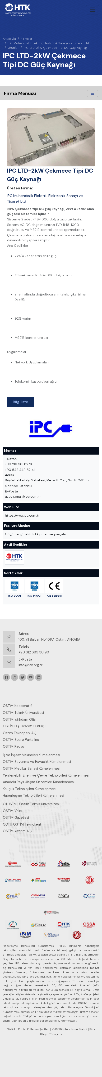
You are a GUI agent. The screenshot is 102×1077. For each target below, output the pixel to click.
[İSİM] (26, 935)
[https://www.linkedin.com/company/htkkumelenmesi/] (38, 677)
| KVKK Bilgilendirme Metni (68, 1029)
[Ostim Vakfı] (38, 864)
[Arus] (13, 924)
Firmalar (26, 39)
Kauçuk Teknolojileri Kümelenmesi (29, 789)
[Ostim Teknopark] (38, 879)
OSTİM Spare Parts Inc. (21, 739)
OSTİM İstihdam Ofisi (19, 719)
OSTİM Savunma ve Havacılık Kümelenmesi (37, 762)
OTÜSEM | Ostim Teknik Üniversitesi (31, 804)
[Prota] (64, 896)
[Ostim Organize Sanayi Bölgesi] (13, 864)
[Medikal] (51, 935)
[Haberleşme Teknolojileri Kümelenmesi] (14, 557)
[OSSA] (89, 924)
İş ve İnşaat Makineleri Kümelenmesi (31, 755)
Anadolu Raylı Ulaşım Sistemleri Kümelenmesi (38, 782)
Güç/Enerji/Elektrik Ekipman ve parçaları (36, 534)
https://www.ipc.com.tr (22, 515)
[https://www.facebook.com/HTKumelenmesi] (6, 677)
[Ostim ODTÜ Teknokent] (64, 879)
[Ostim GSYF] (38, 896)
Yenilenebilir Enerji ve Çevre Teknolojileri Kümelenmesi (46, 775)
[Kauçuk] (77, 935)
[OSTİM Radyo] (13, 896)
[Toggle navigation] (92, 9)
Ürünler (13, 48)
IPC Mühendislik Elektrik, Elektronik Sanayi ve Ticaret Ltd (48, 43)
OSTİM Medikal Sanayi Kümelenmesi (31, 768)
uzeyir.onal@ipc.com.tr (23, 496)
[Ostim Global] (51, 911)
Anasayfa (9, 39)
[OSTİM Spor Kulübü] (89, 879)
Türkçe (54, 1034)
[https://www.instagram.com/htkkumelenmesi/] (14, 677)
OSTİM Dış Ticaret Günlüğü (24, 726)
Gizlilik (11, 1029)
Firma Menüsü (20, 93)
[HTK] (64, 924)
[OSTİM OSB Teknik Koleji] (13, 879)
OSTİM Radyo (13, 746)
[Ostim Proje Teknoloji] (89, 896)
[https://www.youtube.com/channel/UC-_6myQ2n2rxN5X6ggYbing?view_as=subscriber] (30, 677)
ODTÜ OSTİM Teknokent (22, 824)
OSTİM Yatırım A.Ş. (17, 831)
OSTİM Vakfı (12, 811)
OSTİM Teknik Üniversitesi (23, 713)
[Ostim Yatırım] (64, 864)
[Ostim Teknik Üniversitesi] (89, 864)
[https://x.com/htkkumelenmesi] (22, 677)
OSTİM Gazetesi (16, 817)
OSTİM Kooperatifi (17, 706)
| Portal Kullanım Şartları (33, 1029)
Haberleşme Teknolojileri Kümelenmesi (33, 795)
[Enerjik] (38, 924)
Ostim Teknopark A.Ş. (20, 733)
